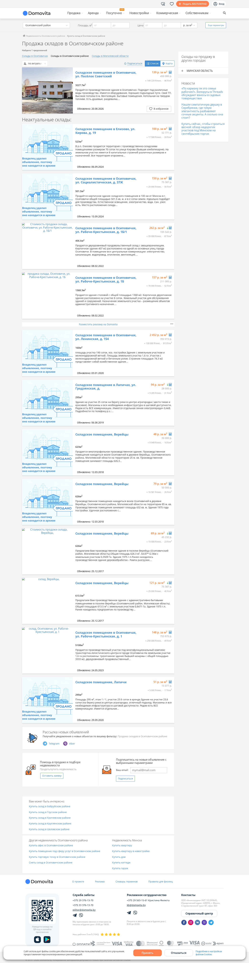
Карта (169, 63)
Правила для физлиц (160, 881)
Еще (216, 25)
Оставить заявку (51, 775)
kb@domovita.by (136, 905)
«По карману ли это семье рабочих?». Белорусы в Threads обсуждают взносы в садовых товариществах (202, 93)
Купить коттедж (121, 862)
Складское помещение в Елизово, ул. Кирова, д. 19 (105, 131)
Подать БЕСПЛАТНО (194, 3)
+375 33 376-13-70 (83, 905)
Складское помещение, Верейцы (101, 434)
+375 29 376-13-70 (83, 900)
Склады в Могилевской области (110, 56)
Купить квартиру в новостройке (131, 851)
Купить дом (119, 857)
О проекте (78, 881)
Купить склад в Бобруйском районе (49, 806)
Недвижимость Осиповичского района (45, 35)
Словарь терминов (127, 881)
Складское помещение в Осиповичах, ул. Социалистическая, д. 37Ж (105, 180)
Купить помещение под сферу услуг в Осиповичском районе (64, 851)
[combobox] (46, 25)
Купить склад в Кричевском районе (50, 817)
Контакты (188, 895)
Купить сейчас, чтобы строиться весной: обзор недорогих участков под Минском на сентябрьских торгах (203, 129)
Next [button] (68, 90)
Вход (221, 3)
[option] (47, 90)
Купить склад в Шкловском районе (49, 829)
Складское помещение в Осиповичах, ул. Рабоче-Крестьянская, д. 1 (105, 634)
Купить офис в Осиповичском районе (51, 845)
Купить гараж (120, 868)
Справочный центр (199, 913)
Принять (147, 953)
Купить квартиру (122, 845)
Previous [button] (26, 90)
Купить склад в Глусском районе (48, 812)
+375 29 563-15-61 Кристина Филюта (148, 900)
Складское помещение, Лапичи (101, 682)
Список (154, 63)
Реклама (100, 881)
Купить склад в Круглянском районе (50, 823)
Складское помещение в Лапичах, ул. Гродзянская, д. (105, 386)
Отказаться (178, 953)
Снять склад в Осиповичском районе (50, 862)
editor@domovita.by (84, 910)
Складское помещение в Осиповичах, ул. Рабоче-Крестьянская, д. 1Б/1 (105, 230)
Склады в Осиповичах (35, 56)
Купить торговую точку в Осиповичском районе (57, 857)
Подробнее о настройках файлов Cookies (209, 953)
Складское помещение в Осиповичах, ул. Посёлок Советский (105, 74)
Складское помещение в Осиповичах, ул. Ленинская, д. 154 (105, 337)
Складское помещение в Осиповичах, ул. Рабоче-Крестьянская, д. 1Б (105, 279)
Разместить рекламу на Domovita (98, 324)
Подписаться (125, 778)
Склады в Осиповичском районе (70, 56)
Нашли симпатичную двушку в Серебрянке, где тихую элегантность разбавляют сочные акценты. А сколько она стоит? (202, 111)
